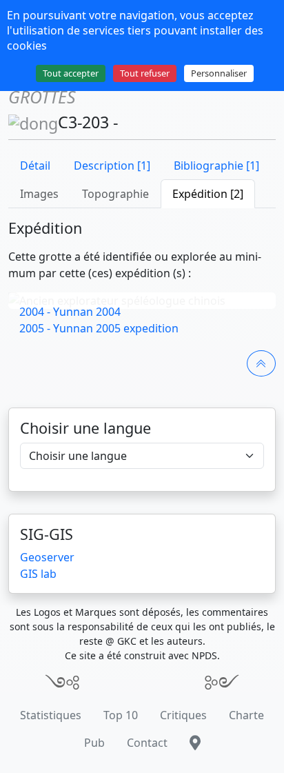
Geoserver (47, 557)
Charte (246, 715)
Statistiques (50, 715)
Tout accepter (71, 73)
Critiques (183, 715)
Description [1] (112, 165)
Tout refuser (145, 73)
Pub (94, 742)
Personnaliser (219, 73)
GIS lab (38, 573)
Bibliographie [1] (216, 165)
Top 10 (120, 715)
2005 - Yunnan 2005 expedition (99, 328)
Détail (35, 165)
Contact (147, 742)
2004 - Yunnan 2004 (70, 311)
